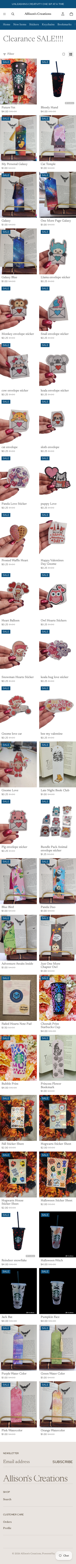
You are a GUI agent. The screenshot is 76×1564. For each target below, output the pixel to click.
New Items (19, 24)
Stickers (34, 24)
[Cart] (71, 14)
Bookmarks (64, 24)
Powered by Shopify (53, 1554)
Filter (10, 54)
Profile (7, 1528)
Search (7, 1499)
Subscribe (63, 1462)
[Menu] (4, 14)
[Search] (13, 14)
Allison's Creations (31, 1554)
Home (6, 24)
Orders (7, 1522)
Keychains (48, 24)
